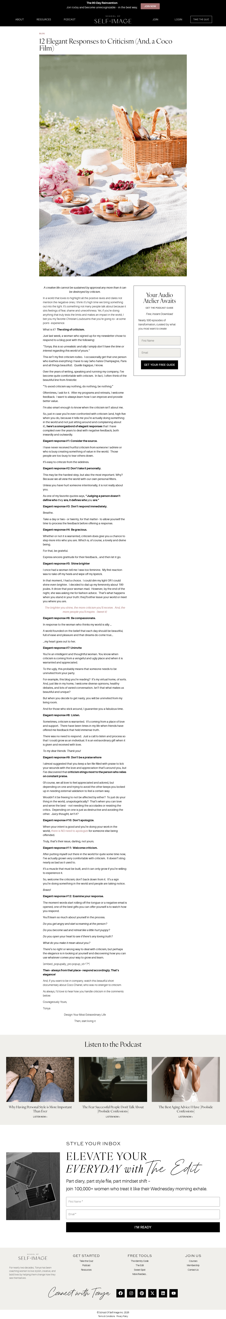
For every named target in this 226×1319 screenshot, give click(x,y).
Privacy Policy (122, 1316)
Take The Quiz (201, 19)
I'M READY (143, 1227)
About (19, 19)
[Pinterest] (142, 1293)
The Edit (140, 1265)
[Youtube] (173, 1293)
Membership (193, 1265)
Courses (193, 1261)
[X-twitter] (152, 1293)
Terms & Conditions (106, 1316)
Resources (44, 19)
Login (178, 19)
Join (155, 19)
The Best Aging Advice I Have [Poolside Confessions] (186, 1109)
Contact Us (193, 1269)
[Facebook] (120, 1293)
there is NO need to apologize (69, 830)
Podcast (69, 19)
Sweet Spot (139, 1269)
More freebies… (139, 1274)
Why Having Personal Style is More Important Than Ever (40, 1109)
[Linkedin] (163, 1293)
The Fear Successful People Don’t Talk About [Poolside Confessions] (113, 1109)
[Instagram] (131, 1293)
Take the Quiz (86, 1261)
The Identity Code (140, 1261)
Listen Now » (40, 1116)
